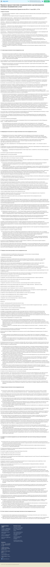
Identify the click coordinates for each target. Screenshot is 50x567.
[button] (1, 1)
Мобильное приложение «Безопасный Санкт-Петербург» (17, 537)
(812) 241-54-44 (3, 553)
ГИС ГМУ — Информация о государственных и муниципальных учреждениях (5, 529)
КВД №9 (5, 1)
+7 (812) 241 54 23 (32, 0)
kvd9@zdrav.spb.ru (7, 554)
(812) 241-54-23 (3, 549)
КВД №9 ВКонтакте (6, 558)
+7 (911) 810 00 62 (32, 1)
